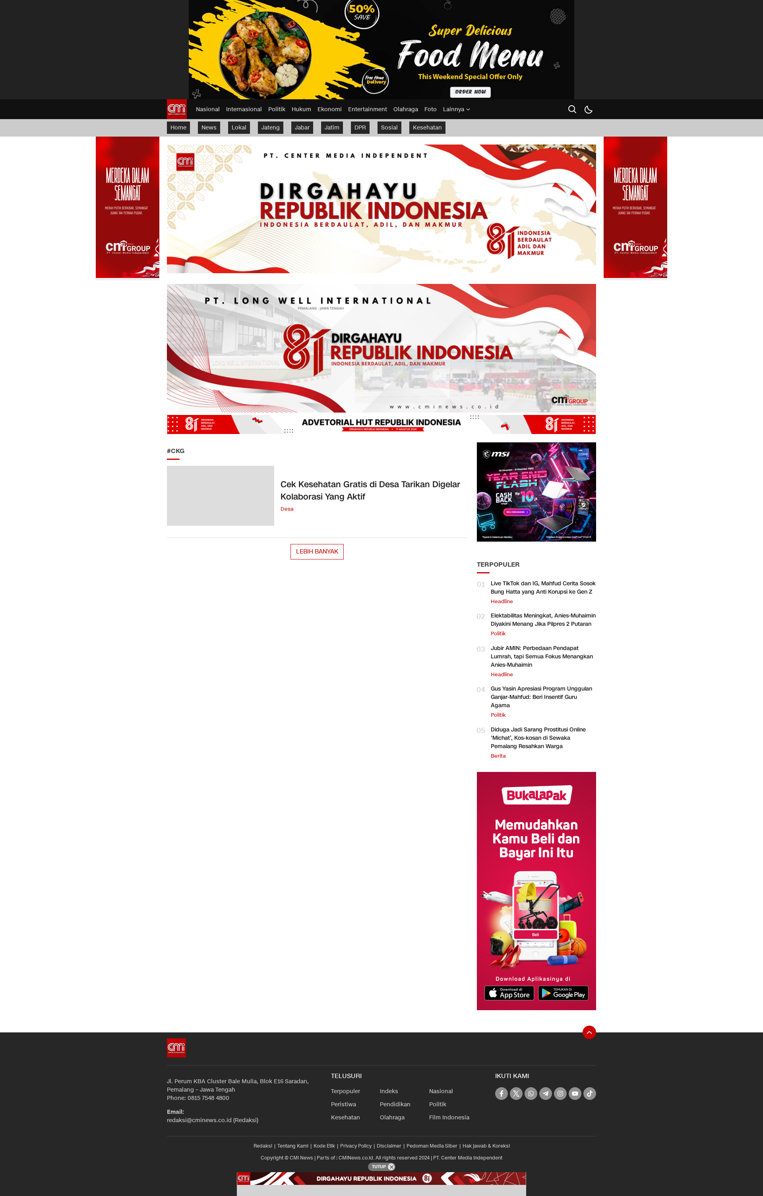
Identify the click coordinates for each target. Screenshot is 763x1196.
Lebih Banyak (317, 552)
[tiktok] (589, 1093)
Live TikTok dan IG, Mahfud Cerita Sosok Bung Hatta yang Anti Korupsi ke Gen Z (543, 588)
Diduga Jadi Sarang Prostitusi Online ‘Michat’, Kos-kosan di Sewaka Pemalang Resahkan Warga (538, 738)
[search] (572, 109)
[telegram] (545, 1093)
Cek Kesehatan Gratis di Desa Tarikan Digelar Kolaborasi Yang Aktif (370, 490)
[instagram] (560, 1093)
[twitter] (516, 1093)
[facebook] (501, 1093)
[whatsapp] (531, 1093)
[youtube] (575, 1093)
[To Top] (589, 1032)
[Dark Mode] (588, 109)
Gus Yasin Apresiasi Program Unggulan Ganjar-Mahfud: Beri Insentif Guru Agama (541, 697)
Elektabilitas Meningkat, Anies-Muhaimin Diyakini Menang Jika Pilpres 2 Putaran (543, 620)
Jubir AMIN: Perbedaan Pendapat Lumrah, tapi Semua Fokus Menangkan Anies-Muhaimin (542, 656)
